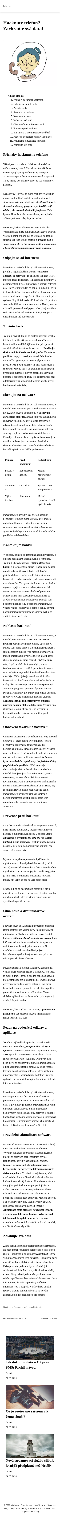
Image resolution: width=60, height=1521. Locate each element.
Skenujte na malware (24, 112)
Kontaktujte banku (22, 116)
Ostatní (54, 1319)
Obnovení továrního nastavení (28, 124)
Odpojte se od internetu (25, 104)
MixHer (7, 6)
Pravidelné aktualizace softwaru (29, 140)
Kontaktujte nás (35, 1307)
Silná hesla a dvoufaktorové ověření (31, 132)
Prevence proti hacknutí (25, 128)
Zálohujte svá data (22, 144)
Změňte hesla (20, 108)
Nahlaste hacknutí (22, 120)
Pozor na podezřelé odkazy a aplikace (32, 136)
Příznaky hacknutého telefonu (28, 99)
